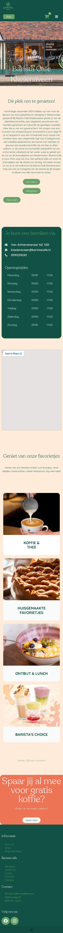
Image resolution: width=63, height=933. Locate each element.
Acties (7, 848)
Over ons (9, 844)
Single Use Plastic (13, 851)
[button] (9, 16)
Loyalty (8, 873)
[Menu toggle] (31, 929)
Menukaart (10, 866)
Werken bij (10, 869)
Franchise (9, 876)
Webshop (9, 880)
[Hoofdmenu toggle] (56, 17)
